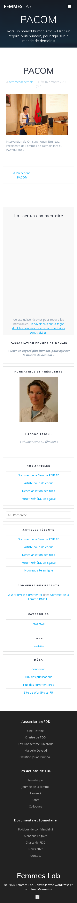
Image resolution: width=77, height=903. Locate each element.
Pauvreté (35, 793)
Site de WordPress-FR (38, 692)
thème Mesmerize (40, 889)
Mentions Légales (35, 836)
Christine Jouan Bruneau (36, 757)
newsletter (39, 623)
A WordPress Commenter (25, 595)
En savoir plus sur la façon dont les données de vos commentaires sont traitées (38, 328)
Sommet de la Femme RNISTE (38, 475)
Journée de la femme (35, 787)
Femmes (17, 6)
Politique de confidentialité (35, 829)
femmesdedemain (21, 82)
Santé (35, 800)
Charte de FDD (36, 842)
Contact (35, 856)
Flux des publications (38, 677)
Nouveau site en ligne (38, 570)
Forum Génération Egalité (39, 499)
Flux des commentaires (38, 685)
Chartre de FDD (35, 737)
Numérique (35, 780)
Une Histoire (35, 731)
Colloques (35, 806)
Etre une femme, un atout (35, 744)
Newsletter (35, 849)
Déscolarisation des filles (38, 491)
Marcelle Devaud (35, 750)
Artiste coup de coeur (38, 483)
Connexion (38, 669)
